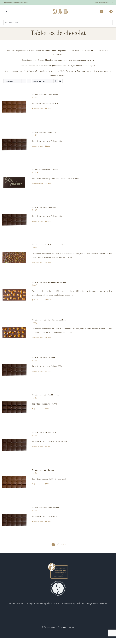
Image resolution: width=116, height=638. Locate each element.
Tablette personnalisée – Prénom (45, 170)
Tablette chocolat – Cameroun (44, 207)
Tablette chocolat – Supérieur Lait (45, 95)
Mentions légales (71, 603)
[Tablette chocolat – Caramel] (14, 482)
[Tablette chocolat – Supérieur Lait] (14, 107)
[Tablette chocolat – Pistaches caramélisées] (14, 257)
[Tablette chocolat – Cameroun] (14, 219)
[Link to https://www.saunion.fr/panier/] (111, 11)
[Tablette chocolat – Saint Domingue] (14, 407)
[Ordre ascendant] (29, 81)
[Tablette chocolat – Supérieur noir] (14, 520)
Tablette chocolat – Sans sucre (44, 432)
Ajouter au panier (38, 108)
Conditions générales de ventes (93, 603)
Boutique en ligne (40, 603)
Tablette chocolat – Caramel (43, 470)
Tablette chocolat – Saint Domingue (46, 395)
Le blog (29, 603)
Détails (49, 108)
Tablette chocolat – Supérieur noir (46, 507)
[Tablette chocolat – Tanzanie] (14, 369)
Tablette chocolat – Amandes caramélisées (49, 282)
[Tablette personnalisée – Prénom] (14, 182)
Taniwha (70, 627)
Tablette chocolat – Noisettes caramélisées (49, 320)
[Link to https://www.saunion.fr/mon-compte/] (101, 11)
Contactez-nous (56, 603)
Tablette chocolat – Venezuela (44, 132)
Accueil (12, 603)
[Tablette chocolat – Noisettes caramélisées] (14, 332)
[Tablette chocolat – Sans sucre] (14, 444)
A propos (20, 603)
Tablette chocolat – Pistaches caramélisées (49, 245)
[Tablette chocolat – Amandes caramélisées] (14, 294)
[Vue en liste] (60, 81)
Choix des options (38, 183)
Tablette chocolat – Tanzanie (43, 357)
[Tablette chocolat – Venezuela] (14, 144)
